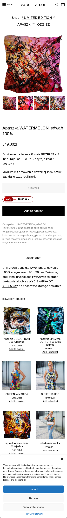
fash (16, 232)
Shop (15, 17)
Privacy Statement (34, 514)
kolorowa (7, 235)
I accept (33, 489)
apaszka (28, 228)
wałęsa (6, 242)
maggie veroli (37, 235)
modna (48, 235)
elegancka (7, 232)
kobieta (52, 232)
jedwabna (42, 232)
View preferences (33, 507)
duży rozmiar (46, 228)
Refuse (33, 498)
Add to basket (33, 211)
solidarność (25, 239)
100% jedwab (16, 228)
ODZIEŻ (43, 24)
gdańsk (24, 232)
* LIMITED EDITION (37, 17)
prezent (57, 235)
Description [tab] (33, 257)
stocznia (37, 239)
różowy (14, 239)
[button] (62, 459)
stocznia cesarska (52, 239)
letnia (16, 235)
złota (24, 242)
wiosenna (16, 242)
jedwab (32, 232)
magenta (24, 235)
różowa (6, 239)
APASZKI (24, 24)
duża (36, 228)
